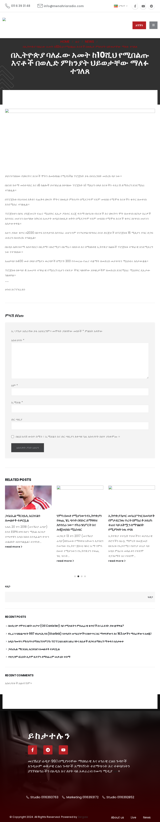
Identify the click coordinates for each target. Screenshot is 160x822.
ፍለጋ (7, 586)
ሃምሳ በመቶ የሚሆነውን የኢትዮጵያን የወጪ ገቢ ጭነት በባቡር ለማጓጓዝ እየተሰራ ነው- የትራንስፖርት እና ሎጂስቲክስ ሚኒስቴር (27, 522)
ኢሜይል (17, 402)
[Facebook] (135, 6)
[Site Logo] (18, 25)
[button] (75, 576)
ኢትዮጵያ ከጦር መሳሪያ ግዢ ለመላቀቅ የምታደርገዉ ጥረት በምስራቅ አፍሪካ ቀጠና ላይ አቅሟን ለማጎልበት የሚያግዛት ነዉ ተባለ (80, 522)
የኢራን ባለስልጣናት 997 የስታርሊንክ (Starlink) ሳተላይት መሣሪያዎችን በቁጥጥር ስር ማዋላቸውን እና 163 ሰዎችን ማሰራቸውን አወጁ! (79, 634)
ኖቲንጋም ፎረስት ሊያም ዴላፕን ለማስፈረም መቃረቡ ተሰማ (39, 657)
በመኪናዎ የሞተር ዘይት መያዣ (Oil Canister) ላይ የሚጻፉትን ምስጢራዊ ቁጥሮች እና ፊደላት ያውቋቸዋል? (66, 626)
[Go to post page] (28, 497)
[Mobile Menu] (153, 25)
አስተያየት (17, 340)
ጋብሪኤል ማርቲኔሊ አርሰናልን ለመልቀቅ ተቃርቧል (34, 649)
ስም (14, 385)
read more (13, 561)
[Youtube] (143, 6)
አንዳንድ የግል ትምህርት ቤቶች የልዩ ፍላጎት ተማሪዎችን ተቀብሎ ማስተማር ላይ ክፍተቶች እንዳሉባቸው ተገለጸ (131, 522)
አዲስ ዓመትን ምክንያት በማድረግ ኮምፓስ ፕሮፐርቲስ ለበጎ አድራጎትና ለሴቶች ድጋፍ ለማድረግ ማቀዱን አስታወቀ (66, 641)
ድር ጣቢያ (16, 419)
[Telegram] (151, 6)
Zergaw (83, 817)
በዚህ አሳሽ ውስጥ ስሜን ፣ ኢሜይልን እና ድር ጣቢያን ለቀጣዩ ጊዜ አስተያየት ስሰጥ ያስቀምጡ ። (68, 436)
